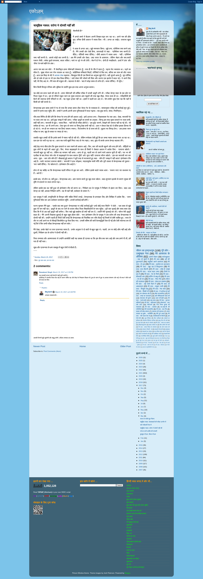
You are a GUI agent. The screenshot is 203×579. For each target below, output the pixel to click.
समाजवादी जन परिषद (133, 559)
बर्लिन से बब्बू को (154, 276)
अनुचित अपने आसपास (155, 262)
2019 (141, 379)
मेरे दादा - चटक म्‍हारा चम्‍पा (149, 271)
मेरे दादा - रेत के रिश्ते (151, 274)
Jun (142, 407)
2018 (141, 382)
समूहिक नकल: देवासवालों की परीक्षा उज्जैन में (153, 422)
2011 (141, 457)
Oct (142, 394)
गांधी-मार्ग (149, 305)
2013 (141, 451)
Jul (142, 403)
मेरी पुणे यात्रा (160, 313)
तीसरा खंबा (130, 519)
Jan (142, 441)
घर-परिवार (157, 331)
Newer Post (39, 346)
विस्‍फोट (129, 547)
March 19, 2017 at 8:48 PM (65, 292)
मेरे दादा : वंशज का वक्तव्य (157, 281)
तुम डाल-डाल (42, 260)
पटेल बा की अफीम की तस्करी (148, 431)
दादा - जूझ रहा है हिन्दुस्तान (148, 338)
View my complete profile (145, 61)
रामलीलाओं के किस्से (159, 316)
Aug (142, 400)
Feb (142, 438)
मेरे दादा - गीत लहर (159, 342)
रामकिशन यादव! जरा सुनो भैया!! (155, 154)
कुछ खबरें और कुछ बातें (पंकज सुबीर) (137, 505)
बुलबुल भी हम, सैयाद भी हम (148, 434)
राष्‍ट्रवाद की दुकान (145, 298)
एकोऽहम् (36, 11)
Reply (41, 283)
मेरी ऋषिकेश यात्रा (157, 333)
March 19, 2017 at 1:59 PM (63, 272)
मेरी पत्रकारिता (148, 309)
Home (83, 346)
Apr (142, 413)
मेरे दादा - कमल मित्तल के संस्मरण (148, 327)
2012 (141, 454)
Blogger (127, 573)
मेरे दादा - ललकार (151, 307)
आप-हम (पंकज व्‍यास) (133, 488)
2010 (141, 460)
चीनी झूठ (138, 338)
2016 (141, 445)
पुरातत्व (149, 340)
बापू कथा (153, 300)
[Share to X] (63, 257)
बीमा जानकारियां (159, 293)
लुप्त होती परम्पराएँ (157, 336)
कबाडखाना (130, 494)
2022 (141, 370)
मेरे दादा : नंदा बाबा (159, 289)
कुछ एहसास (130, 502)
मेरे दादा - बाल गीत (161, 309)
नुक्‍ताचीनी (129, 525)
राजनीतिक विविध (145, 336)
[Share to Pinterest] (68, 257)
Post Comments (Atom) (52, 351)
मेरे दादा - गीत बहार (147, 342)
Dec (142, 388)
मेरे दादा (157, 259)
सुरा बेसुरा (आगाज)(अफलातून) (135, 567)
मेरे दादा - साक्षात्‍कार (150, 302)
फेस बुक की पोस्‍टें (158, 340)
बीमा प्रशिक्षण (157, 318)
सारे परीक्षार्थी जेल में (145, 425)
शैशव (128, 553)
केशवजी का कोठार (147, 331)
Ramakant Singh (45, 272)
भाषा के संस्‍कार (149, 322)
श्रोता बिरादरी (131, 556)
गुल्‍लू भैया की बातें (162, 320)
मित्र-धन (129, 533)
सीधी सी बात (149, 220)
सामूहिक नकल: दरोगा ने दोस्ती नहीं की (151, 428)
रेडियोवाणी (130, 544)
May (142, 410)
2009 (141, 464)
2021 (141, 373)
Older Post (125, 346)
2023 (141, 367)
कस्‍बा (128, 496)
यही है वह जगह (131, 536)
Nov (142, 391)
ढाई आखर (130, 516)
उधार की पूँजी (160, 298)
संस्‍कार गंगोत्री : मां (147, 329)
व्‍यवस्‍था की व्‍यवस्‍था (158, 311)
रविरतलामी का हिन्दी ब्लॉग (134, 542)
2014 (141, 448)
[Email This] (59, 257)
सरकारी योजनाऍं (159, 329)
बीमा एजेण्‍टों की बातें (165, 325)
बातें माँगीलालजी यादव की (162, 296)
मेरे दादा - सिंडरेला (160, 344)
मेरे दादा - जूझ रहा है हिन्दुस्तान (151, 266)
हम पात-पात (50, 260)
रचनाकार (129, 539)
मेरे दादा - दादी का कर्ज (147, 344)
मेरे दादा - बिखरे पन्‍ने (142, 291)
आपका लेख (59, 75)
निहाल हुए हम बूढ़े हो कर (153, 129)
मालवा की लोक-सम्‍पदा (142, 311)
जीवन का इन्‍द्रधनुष (145, 250)
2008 (141, 467)
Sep (142, 397)
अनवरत (129, 485)
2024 (141, 364)
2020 (141, 376)
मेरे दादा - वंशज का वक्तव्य (163, 322)
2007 (141, 470)
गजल (166, 336)
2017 (141, 385)
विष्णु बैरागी (48, 292)
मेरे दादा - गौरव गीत (155, 279)
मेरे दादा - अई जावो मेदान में (146, 284)
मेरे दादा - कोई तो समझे (161, 269)
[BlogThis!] (61, 257)
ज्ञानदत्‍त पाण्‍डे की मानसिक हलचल (136, 513)
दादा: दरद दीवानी (161, 338)
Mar (142, 416)
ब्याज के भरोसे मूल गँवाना (147, 419)
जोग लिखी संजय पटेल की (134, 511)
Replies (44, 288)
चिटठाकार (129, 508)
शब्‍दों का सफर (131, 550)
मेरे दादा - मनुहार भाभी (155, 286)
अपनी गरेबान (153, 257)
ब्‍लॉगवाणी (129, 530)
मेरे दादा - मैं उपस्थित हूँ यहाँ (162, 291)
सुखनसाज (129, 561)
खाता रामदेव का (153, 325)
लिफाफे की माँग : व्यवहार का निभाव (146, 233)
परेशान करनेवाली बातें (143, 333)
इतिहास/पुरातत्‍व (142, 325)
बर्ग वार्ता (129, 528)
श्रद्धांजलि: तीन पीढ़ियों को (153, 117)
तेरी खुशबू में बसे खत (133, 522)
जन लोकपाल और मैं (145, 293)
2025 (141, 360)
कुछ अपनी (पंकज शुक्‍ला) (134, 499)
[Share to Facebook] (66, 257)
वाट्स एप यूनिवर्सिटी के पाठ (148, 347)
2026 (141, 357)
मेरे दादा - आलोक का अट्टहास (159, 264)
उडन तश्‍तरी (130, 491)
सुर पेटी (129, 564)
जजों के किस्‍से (166, 331)
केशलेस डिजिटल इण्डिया (149, 320)
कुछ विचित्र (148, 318)
